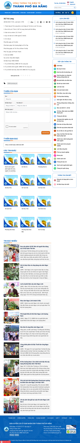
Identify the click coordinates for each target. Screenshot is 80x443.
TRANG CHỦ (11, 418)
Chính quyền (15, 12)
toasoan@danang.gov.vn (54, 432)
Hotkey (17, 435)
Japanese (72, 4)
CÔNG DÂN (31, 418)
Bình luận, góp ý (9, 109)
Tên (6, 96)
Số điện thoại (8, 102)
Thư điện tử (19, 102)
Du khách (38, 12)
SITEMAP (64, 418)
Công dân (23, 12)
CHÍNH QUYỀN (21, 418)
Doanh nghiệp (31, 12)
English (71, 2)
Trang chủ (7, 12)
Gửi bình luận (45, 132)
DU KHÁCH (51, 418)
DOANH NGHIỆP (40, 418)
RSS (70, 418)
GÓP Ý (57, 418)
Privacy (12, 435)
